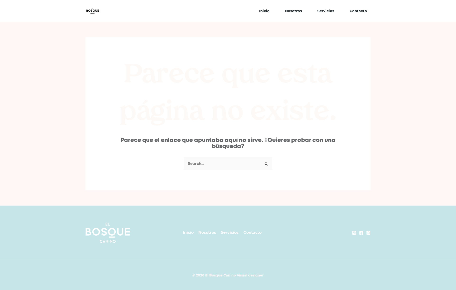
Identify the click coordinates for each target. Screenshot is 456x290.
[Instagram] (354, 233)
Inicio (264, 11)
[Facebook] (361, 233)
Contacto (358, 11)
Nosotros (293, 11)
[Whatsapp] (368, 233)
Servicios (325, 11)
